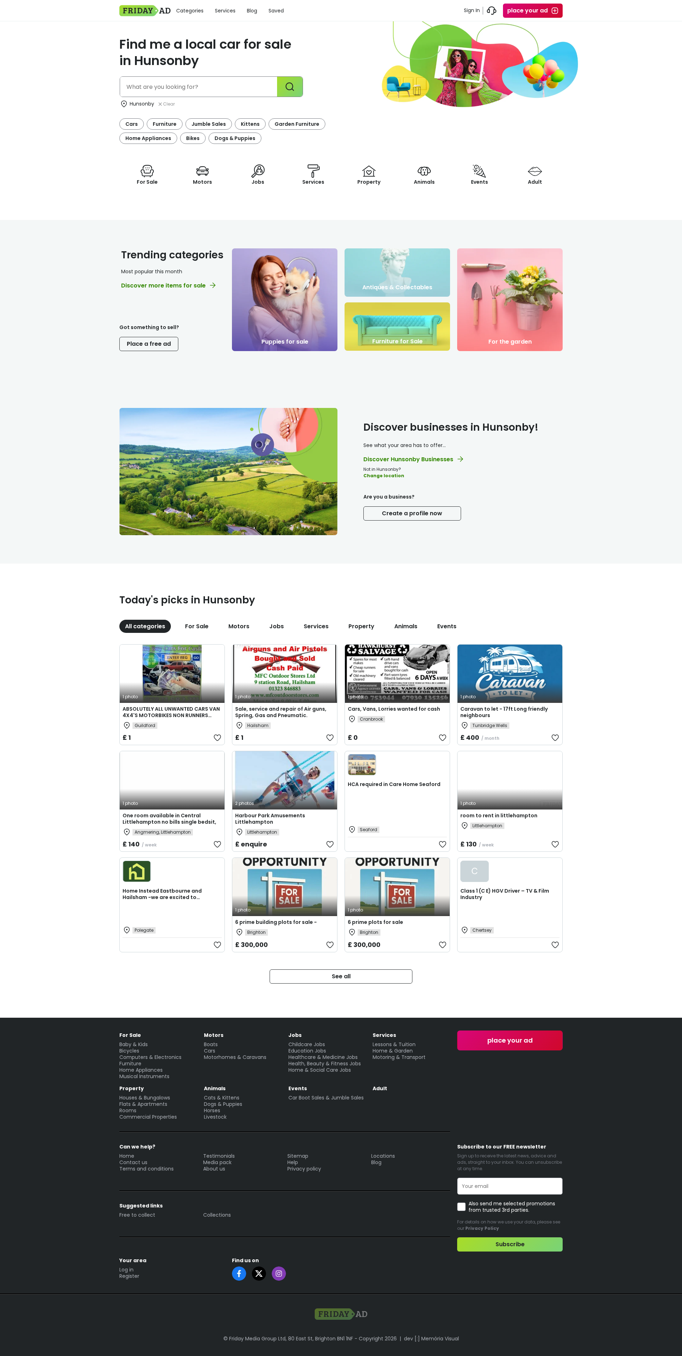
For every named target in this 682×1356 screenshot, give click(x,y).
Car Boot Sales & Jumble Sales (326, 1097)
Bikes (193, 138)
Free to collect (137, 1214)
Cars (131, 124)
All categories (145, 626)
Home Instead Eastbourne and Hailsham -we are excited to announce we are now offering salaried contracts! (162, 900)
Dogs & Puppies (235, 138)
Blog (252, 10)
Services (225, 10)
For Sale (197, 626)
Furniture (165, 124)
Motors (238, 626)
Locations (383, 1155)
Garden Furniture (297, 124)
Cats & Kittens (221, 1097)
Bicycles (129, 1051)
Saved (276, 10)
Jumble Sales (208, 124)
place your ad (527, 10)
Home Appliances (148, 138)
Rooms (127, 1110)
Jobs (276, 626)
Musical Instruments (144, 1076)
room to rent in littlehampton (498, 815)
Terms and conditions (146, 1168)
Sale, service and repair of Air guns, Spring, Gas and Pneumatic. (280, 712)
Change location (383, 476)
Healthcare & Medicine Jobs (323, 1057)
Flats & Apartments (143, 1104)
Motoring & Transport (399, 1057)
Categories (190, 10)
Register (129, 1276)
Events (446, 626)
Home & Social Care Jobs (319, 1070)
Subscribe (510, 1244)
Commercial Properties (148, 1117)
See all (341, 976)
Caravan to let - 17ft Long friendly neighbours (504, 712)
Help (292, 1162)
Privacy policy (304, 1168)
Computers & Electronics (150, 1057)
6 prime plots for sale (375, 922)
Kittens (250, 124)
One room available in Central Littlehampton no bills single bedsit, (169, 818)
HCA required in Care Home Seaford (394, 784)
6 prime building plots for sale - (276, 922)
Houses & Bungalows (144, 1097)
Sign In (472, 10)
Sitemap (297, 1155)
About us (214, 1168)
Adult (380, 1088)
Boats (211, 1044)
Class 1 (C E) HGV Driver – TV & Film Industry (504, 894)
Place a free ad (149, 344)
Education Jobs (307, 1051)
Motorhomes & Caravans (235, 1057)
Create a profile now (412, 513)
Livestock (215, 1117)
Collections (217, 1214)
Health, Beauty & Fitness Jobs (324, 1063)
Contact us (133, 1162)
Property (361, 626)
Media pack (217, 1162)
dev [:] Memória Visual (431, 1338)
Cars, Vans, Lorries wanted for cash (394, 708)
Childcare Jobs (306, 1044)
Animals (405, 626)
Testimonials (219, 1155)
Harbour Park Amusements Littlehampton (270, 818)
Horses (212, 1110)
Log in (126, 1269)
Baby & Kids (133, 1044)
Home (126, 1155)
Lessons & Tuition (394, 1044)
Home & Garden (393, 1051)
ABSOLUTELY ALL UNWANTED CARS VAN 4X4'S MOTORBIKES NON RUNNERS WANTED (171, 715)
